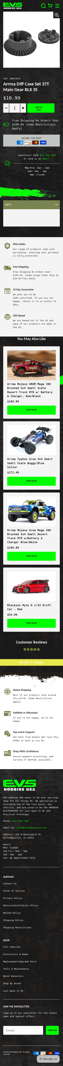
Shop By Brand (12, 983)
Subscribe (52, 1030)
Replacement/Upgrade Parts (20, 961)
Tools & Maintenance (16, 969)
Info (32, 204)
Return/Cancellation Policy (20, 905)
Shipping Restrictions (17, 927)
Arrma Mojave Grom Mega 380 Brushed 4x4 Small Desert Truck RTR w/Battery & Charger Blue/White (29, 536)
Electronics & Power (16, 954)
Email (46, 158)
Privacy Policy (12, 898)
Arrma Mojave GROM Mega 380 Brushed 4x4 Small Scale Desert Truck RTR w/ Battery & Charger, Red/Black (30, 390)
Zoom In (56, 14)
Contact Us (10, 883)
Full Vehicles (12, 947)
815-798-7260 (48, 155)
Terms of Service (14, 891)
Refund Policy (12, 913)
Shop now (31, 410)
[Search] (43, 5)
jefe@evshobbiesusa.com (31, 827)
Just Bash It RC (13, 991)
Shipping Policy (13, 920)
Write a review (31, 662)
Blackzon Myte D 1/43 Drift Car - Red (29, 607)
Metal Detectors (13, 976)
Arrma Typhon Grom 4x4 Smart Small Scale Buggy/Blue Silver (30, 463)
